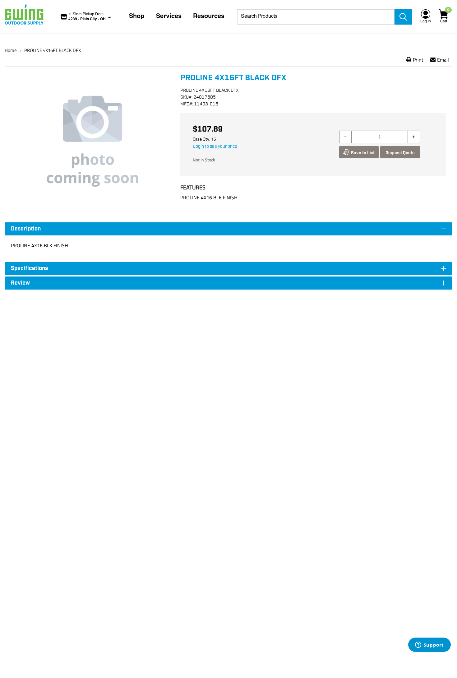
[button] (92, 141)
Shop (136, 17)
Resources (208, 17)
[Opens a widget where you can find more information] (429, 645)
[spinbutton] (380, 137)
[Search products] (403, 17)
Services (169, 17)
